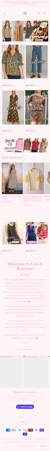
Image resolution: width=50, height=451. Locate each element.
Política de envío (41, 442)
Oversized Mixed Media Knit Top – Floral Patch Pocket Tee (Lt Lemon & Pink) (32, 199)
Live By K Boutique (12, 439)
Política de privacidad (12, 442)
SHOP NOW (6, 85)
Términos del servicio (27, 442)
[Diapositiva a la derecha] (30, 212)
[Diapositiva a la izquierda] (19, 212)
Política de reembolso (41, 439)
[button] (4, 13)
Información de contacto (26, 446)
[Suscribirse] (38, 398)
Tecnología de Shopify (25, 439)
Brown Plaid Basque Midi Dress (11, 197)
